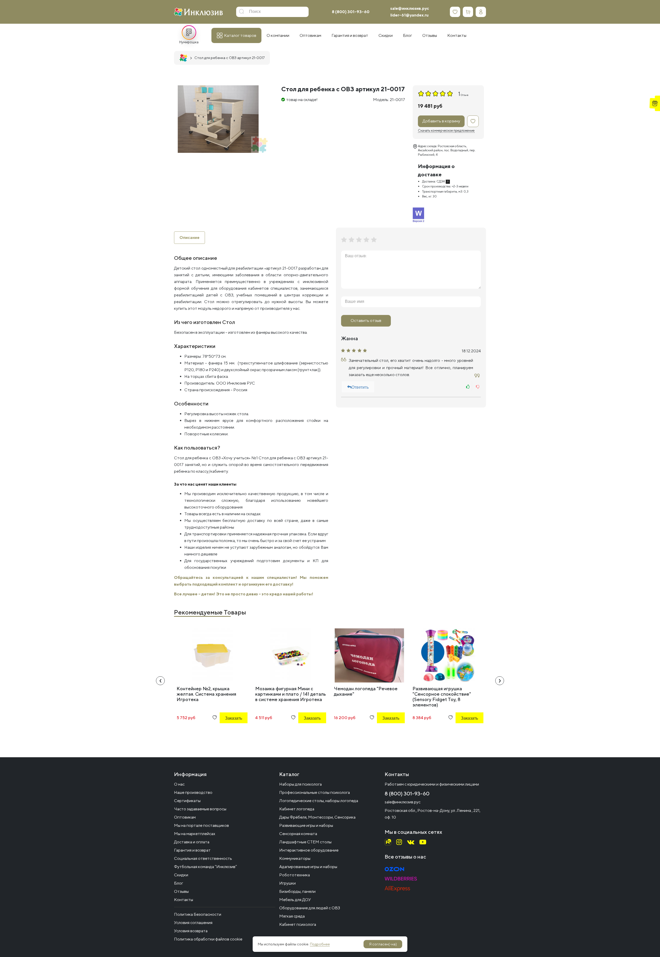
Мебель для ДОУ (295, 899)
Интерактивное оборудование (309, 850)
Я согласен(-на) (383, 944)
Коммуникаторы (294, 858)
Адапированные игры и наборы (308, 866)
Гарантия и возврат (192, 850)
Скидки (181, 874)
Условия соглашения (193, 922)
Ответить (360, 387)
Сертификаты (187, 800)
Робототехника (294, 874)
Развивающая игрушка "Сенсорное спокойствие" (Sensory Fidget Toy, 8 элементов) (441, 697)
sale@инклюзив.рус (409, 8)
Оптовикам (185, 817)
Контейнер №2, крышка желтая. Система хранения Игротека (206, 694)
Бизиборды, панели (297, 891)
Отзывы (181, 891)
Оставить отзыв (366, 320)
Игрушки (287, 883)
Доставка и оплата (191, 841)
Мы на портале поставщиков (201, 825)
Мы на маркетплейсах (194, 833)
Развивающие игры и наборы (306, 825)
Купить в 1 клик (226, 732)
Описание (189, 237)
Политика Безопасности (197, 914)
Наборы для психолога (300, 784)
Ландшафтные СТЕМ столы (305, 841)
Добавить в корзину (441, 121)
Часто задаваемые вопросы (200, 808)
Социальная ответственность (203, 858)
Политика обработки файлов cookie (208, 939)
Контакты (183, 899)
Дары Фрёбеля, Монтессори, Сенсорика (317, 817)
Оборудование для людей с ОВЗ (309, 907)
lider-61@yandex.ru (409, 15)
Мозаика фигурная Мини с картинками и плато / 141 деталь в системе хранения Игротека (290, 694)
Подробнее (320, 944)
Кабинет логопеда (296, 808)
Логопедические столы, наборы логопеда (318, 800)
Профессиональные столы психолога (314, 792)
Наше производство (193, 792)
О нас (179, 784)
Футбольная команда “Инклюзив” (205, 866)
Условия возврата (191, 930)
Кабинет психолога (297, 924)
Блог (178, 883)
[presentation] (160, 680)
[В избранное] (473, 121)
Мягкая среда (292, 916)
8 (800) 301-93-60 (350, 11)
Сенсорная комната (298, 833)
